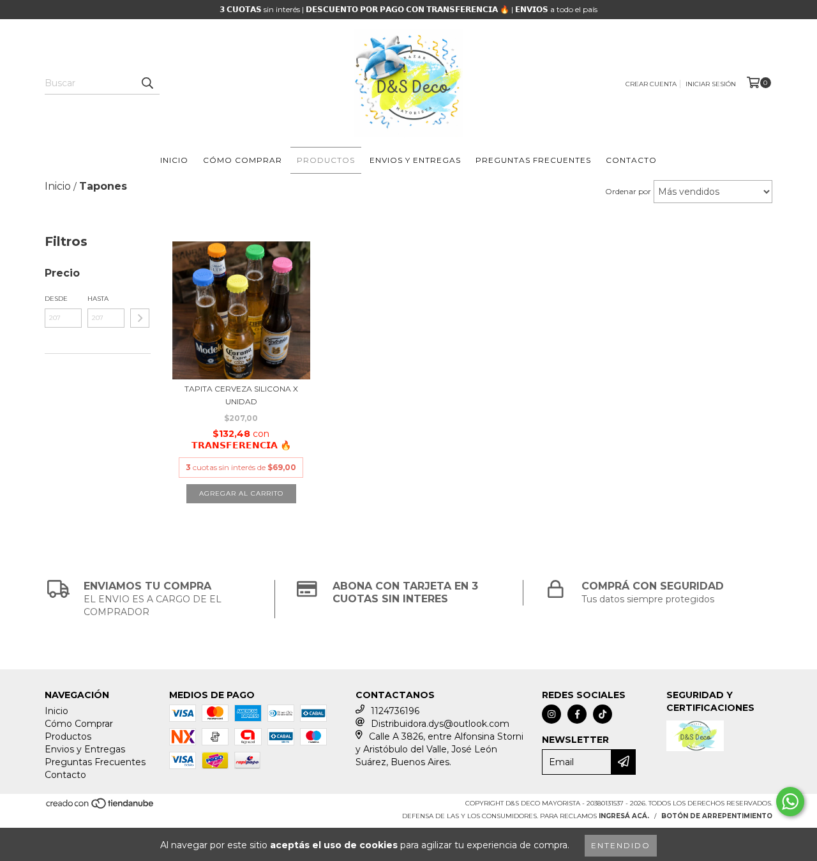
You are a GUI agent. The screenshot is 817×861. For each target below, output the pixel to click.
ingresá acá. (624, 816)
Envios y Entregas (415, 160)
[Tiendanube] (100, 807)
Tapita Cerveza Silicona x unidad (241, 395)
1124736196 (395, 711)
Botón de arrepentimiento (716, 816)
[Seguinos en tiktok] (602, 714)
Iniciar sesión (711, 84)
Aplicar (139, 318)
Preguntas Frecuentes (533, 160)
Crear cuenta (651, 84)
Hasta (98, 298)
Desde (56, 298)
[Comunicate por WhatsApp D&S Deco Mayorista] (790, 801)
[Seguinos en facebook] (577, 714)
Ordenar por (628, 191)
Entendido (620, 845)
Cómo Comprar (242, 160)
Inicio (174, 160)
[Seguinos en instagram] (551, 714)
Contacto (631, 160)
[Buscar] (147, 83)
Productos (326, 160)
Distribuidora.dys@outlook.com (440, 723)
